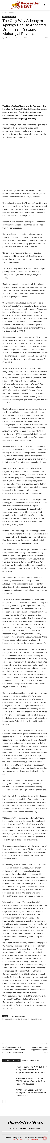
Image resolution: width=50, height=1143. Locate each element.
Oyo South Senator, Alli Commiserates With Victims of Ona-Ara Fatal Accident (13, 1049)
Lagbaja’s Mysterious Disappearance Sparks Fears (39, 1049)
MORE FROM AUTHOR (30, 1061)
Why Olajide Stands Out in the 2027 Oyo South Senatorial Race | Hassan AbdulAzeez (31, 1081)
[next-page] (7, 1101)
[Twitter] (10, 43)
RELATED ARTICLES (11, 1061)
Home (4, 13)
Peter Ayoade (9, 38)
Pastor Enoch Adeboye (17, 1016)
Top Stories (12, 16)
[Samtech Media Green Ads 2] (25, 164)
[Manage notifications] (45, 1138)
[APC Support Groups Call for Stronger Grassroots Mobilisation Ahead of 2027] (8, 1093)
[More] (27, 43)
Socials (11, 13)
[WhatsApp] (21, 43)
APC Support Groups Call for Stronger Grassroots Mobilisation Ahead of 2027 (31, 1093)
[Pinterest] (16, 43)
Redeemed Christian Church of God (15, 1019)
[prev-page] (3, 1101)
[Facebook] (4, 43)
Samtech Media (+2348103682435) (25, 1139)
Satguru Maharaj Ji (36, 1019)
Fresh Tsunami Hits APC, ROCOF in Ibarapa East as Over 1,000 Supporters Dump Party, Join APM (31, 1070)
